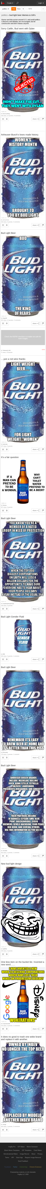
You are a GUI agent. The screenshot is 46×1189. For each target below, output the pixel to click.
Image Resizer (24, 1154)
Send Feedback (23, 1161)
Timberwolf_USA (6, 350)
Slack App (19, 1157)
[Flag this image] (43, 119)
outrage (4, 1124)
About (33, 1154)
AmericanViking (6, 113)
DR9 (4, 654)
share (35, 119)
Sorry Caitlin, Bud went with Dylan (17, 28)
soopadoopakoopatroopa (8, 603)
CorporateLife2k (6, 1023)
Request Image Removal (33, 1157)
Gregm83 (5, 318)
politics (4, 9)
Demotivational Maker (11, 1154)
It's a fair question (10, 457)
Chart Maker (38, 1150)
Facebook (7, 1167)
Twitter (15, 1167)
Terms (7, 1157)
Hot (13, 9)
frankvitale (5, 444)
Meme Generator (32, 1147)
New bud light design (11, 863)
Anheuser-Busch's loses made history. (20, 134)
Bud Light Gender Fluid (12, 616)
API (12, 1157)
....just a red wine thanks (13, 359)
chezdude (5, 850)
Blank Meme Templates (12, 1150)
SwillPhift (5, 948)
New (19, 9)
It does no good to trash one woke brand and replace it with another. (21, 1038)
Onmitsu (5, 505)
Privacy (40, 1154)
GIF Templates (26, 1150)
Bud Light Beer (8, 233)
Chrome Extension (36, 1167)
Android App (23, 1167)
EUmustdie (5, 752)
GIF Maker (21, 1147)
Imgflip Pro (11, 1147)
